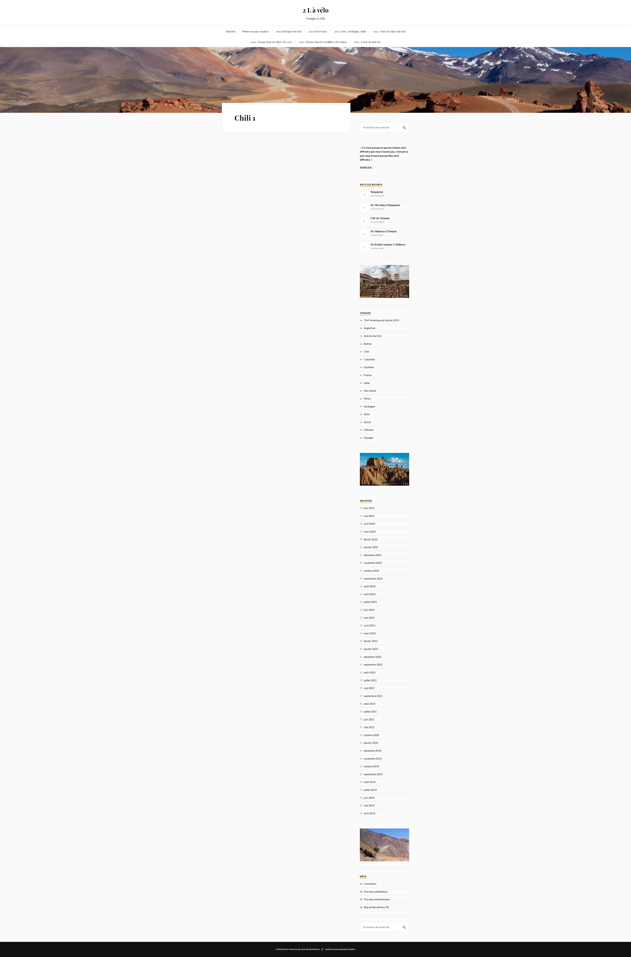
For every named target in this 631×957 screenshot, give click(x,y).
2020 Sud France (317, 31)
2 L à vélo (316, 10)
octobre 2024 (371, 570)
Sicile (367, 414)
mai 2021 (369, 727)
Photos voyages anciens (255, 31)
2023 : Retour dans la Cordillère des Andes (323, 42)
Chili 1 (244, 117)
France (368, 374)
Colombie (369, 359)
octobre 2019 (371, 766)
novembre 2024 (373, 562)
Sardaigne (369, 406)
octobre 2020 (371, 735)
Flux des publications (376, 891)
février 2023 (371, 640)
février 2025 (371, 539)
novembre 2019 (373, 758)
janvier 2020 (371, 742)
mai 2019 (369, 805)
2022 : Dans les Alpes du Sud (389, 31)
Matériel (230, 31)
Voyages (368, 437)
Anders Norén (346, 949)
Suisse (367, 422)
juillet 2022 (370, 680)
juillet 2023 (370, 601)
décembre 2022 (372, 656)
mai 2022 (369, 688)
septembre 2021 (373, 695)
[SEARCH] (404, 127)
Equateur (369, 367)
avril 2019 (369, 813)
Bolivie (368, 343)
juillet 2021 (370, 711)
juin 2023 (369, 609)
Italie (367, 382)
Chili (366, 351)
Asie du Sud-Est (373, 335)
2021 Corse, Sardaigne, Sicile (350, 31)
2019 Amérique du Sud (288, 31)
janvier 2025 (371, 547)
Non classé (370, 390)
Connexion (370, 883)
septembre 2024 (373, 578)
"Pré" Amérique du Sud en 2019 (381, 320)
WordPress (313, 949)
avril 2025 (369, 523)
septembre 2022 (373, 664)
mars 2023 (370, 633)
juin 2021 (369, 719)
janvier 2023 (371, 648)
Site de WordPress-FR (376, 907)
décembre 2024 (372, 555)
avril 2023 (369, 625)
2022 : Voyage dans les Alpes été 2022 (271, 42)
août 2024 (369, 586)
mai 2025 (369, 515)
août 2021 (369, 703)
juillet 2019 (370, 789)
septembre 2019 (373, 774)
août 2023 (369, 594)
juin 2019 (369, 797)
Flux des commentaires (377, 899)
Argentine (369, 327)
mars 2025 (370, 531)
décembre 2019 (372, 750)
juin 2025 (369, 507)
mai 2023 (369, 617)
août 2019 (369, 781)
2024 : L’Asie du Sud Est (367, 42)
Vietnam (369, 429)
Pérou (367, 398)
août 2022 (369, 672)
